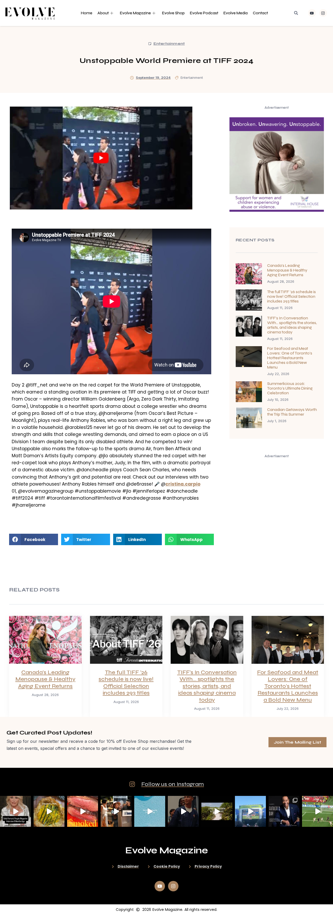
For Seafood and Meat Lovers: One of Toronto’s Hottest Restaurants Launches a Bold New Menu (289, 358)
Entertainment (169, 43)
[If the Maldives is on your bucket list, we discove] (216, 811)
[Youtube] (312, 13)
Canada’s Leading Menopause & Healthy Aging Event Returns (287, 270)
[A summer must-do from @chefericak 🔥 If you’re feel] (82, 811)
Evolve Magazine (135, 13)
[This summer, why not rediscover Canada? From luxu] (149, 811)
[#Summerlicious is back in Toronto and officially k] (116, 811)
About (103, 13)
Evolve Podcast (204, 13)
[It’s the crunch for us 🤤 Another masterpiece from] (49, 811)
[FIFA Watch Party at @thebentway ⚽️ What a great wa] (250, 811)
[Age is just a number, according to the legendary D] (15, 811)
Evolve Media (235, 13)
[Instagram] (323, 13)
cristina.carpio (182, 484)
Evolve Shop (173, 13)
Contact (260, 13)
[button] (296, 13)
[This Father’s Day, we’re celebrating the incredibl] (283, 811)
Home (86, 13)
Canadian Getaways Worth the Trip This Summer (292, 412)
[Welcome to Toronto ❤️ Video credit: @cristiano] (183, 811)
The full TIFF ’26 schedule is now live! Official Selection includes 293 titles (291, 296)
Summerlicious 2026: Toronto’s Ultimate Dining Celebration (290, 388)
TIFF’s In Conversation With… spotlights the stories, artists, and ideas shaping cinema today (292, 325)
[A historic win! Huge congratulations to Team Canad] (317, 811)
